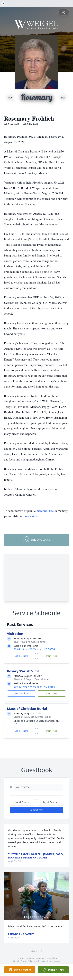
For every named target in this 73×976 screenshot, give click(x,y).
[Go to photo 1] (24, 917)
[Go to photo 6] (34, 917)
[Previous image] (7, 896)
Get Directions (21, 655)
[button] (36, 896)
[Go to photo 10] (43, 917)
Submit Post (36, 810)
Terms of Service (46, 961)
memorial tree (45, 511)
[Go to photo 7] (37, 917)
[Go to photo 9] (41, 917)
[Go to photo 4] (30, 917)
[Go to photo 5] (32, 917)
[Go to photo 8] (39, 917)
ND (15, 724)
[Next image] (65, 896)
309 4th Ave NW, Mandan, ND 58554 (34, 649)
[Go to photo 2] (26, 917)
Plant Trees (51, 655)
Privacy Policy (27, 961)
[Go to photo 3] (28, 917)
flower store (31, 516)
